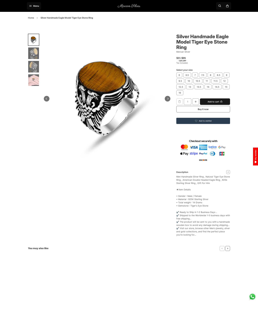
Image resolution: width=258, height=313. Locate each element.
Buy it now (203, 109)
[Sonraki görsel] (167, 99)
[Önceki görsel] (46, 99)
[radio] (179, 75)
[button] (222, 248)
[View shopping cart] (227, 6)
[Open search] (220, 6)
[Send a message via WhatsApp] (252, 296)
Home (31, 17)
